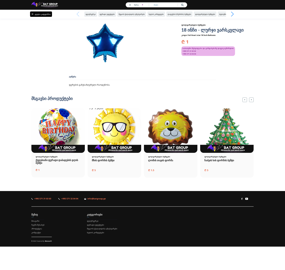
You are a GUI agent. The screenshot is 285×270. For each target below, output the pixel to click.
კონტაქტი (36, 232)
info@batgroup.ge (97, 198)
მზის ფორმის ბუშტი (103, 160)
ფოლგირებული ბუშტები (205, 14)
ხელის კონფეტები (156, 14)
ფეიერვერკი (91, 14)
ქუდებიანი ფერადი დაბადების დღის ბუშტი (57, 161)
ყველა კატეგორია (43, 14)
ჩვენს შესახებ (37, 225)
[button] (244, 100)
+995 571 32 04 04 (189, 54)
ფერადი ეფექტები (107, 14)
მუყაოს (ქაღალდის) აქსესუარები (132, 14)
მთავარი (35, 221)
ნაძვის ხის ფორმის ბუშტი (219, 160)
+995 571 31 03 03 (189, 51)
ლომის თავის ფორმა (160, 160)
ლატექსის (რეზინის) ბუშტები (179, 14)
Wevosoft (48, 241)
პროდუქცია (36, 228)
